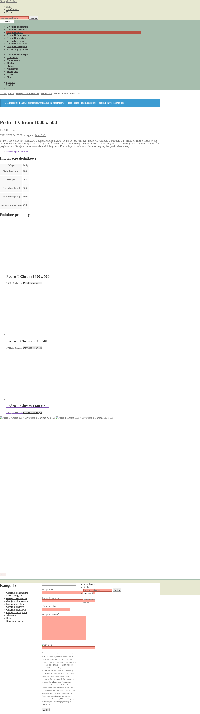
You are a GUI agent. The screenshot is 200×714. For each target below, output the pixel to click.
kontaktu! (119, 102)
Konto (9, 12)
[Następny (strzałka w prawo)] (88, 602)
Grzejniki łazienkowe (16, 598)
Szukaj (33, 18)
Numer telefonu (49, 606)
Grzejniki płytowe (15, 607)
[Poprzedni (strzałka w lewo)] (84, 602)
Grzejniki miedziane (16, 604)
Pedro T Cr (46, 93)
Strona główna (7, 93)
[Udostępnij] (91, 599)
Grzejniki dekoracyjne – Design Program (18, 594)
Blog (8, 6)
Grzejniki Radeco (8, 1)
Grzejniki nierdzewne (17, 609)
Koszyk (88, 593)
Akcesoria (11, 615)
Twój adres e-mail (50, 598)
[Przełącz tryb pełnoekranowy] (88, 599)
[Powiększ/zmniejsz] (84, 599)
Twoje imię (47, 589)
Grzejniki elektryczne (16, 612)
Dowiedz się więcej (32, 283)
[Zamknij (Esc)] (94, 599)
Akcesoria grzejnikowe (17, 49)
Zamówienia (12, 9)
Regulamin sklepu (15, 621)
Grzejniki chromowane (27, 93)
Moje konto (89, 584)
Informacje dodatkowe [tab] (17, 151)
